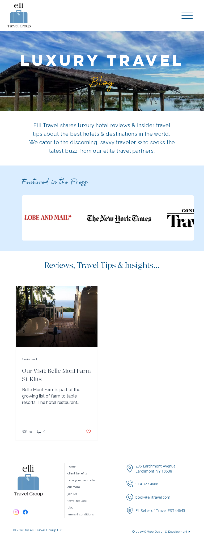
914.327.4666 (146, 483)
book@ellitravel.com (152, 497)
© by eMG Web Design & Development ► (161, 531)
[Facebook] (25, 512)
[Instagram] (16, 512)
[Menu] (187, 15)
